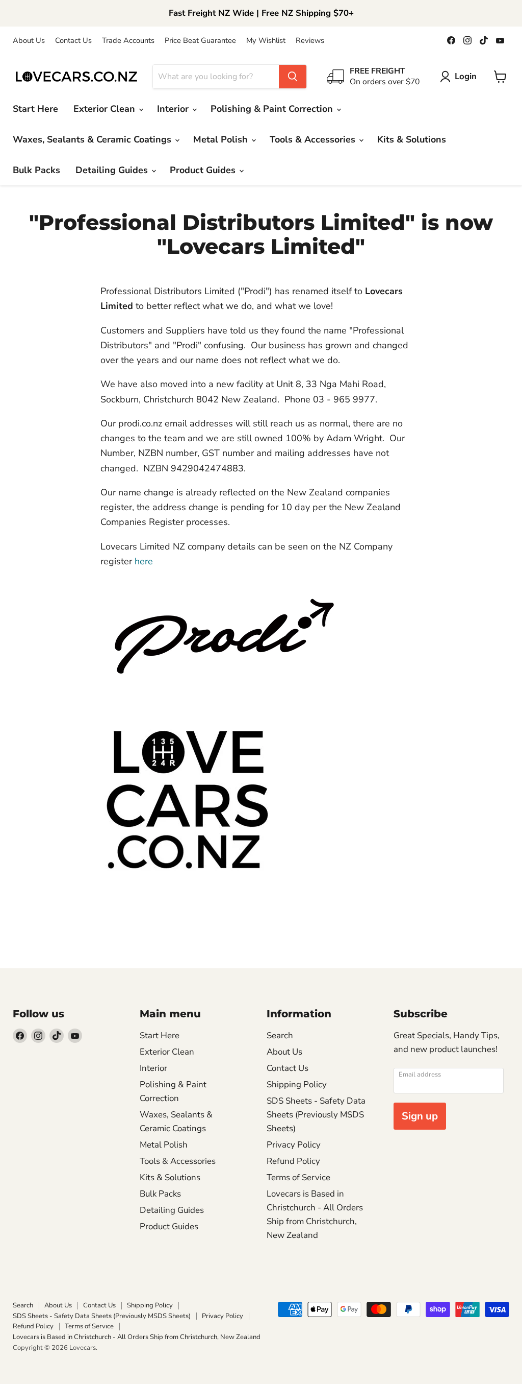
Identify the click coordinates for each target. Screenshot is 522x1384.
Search (280, 1035)
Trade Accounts (128, 40)
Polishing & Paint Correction (273, 109)
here (144, 561)
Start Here (35, 109)
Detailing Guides (112, 170)
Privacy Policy (294, 1145)
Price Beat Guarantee (200, 40)
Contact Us (73, 40)
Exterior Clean (105, 109)
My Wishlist (265, 40)
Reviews (310, 40)
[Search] (292, 76)
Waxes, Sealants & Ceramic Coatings (93, 139)
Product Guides (204, 170)
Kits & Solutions (411, 139)
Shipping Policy (297, 1084)
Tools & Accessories (314, 139)
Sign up (420, 1116)
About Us (29, 40)
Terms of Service (298, 1177)
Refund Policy (293, 1161)
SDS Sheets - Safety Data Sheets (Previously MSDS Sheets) (316, 1114)
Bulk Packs (36, 170)
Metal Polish (221, 139)
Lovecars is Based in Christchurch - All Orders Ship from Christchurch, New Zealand (136, 1337)
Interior (174, 109)
